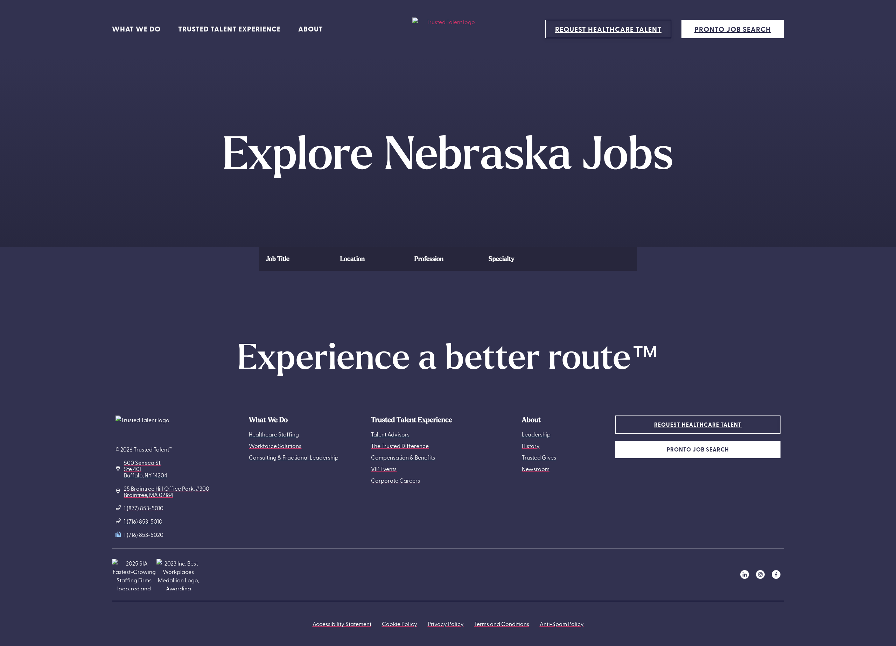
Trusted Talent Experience (229, 29)
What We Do (136, 29)
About (310, 29)
